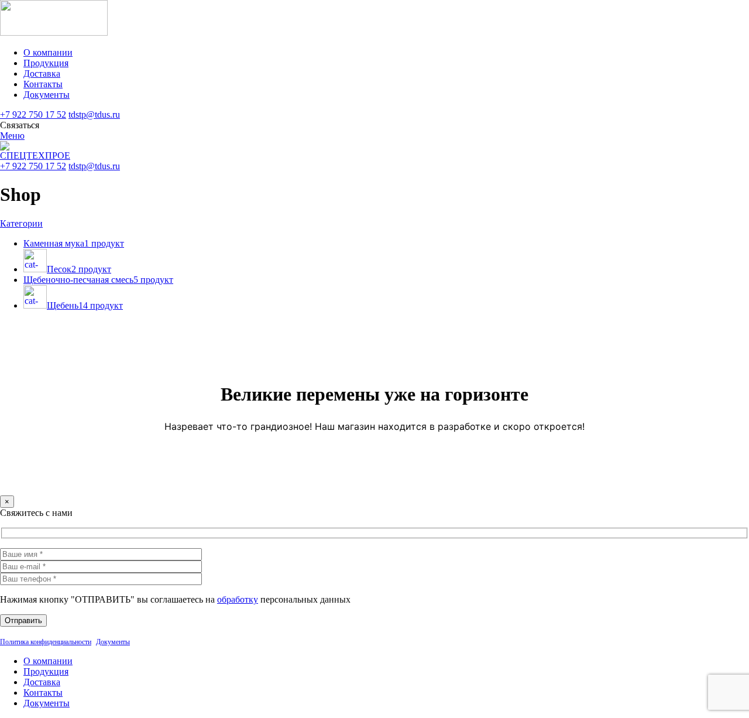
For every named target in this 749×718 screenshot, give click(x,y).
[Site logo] (54, 32)
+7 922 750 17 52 (33, 114)
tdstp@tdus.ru (94, 114)
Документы (113, 642)
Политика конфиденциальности (45, 642)
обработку (237, 599)
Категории (21, 223)
